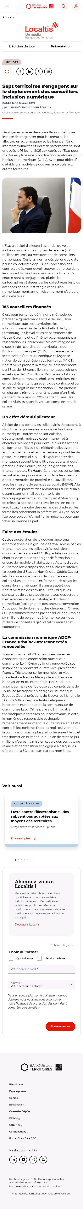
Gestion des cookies (49, 1186)
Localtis (9, 17)
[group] (41, 205)
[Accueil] (40, 6)
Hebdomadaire (55, 958)
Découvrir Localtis (27, 924)
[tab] (15, 860)
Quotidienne (24, 958)
